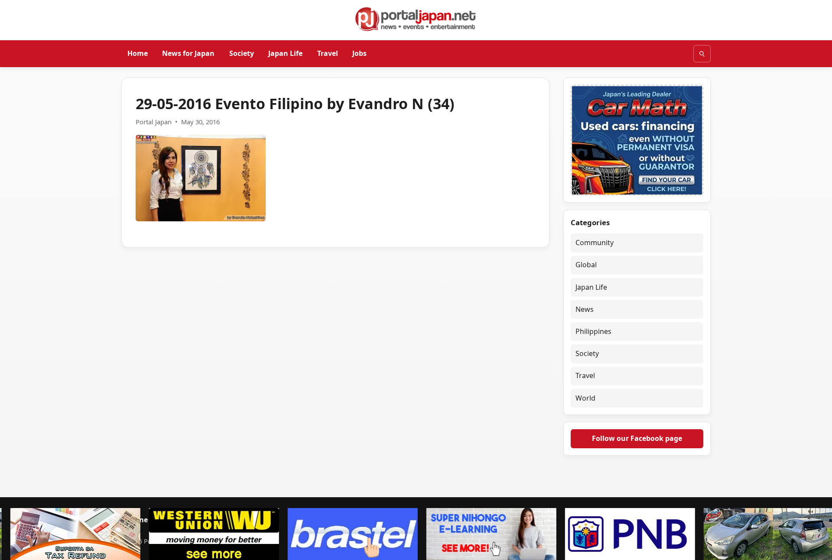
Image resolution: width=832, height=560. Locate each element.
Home (137, 53)
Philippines (593, 331)
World (585, 398)
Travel (327, 53)
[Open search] (702, 53)
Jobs (359, 53)
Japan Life (285, 53)
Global (586, 264)
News (584, 309)
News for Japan (188, 53)
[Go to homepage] (416, 19)
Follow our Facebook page (637, 438)
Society (241, 53)
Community (594, 242)
